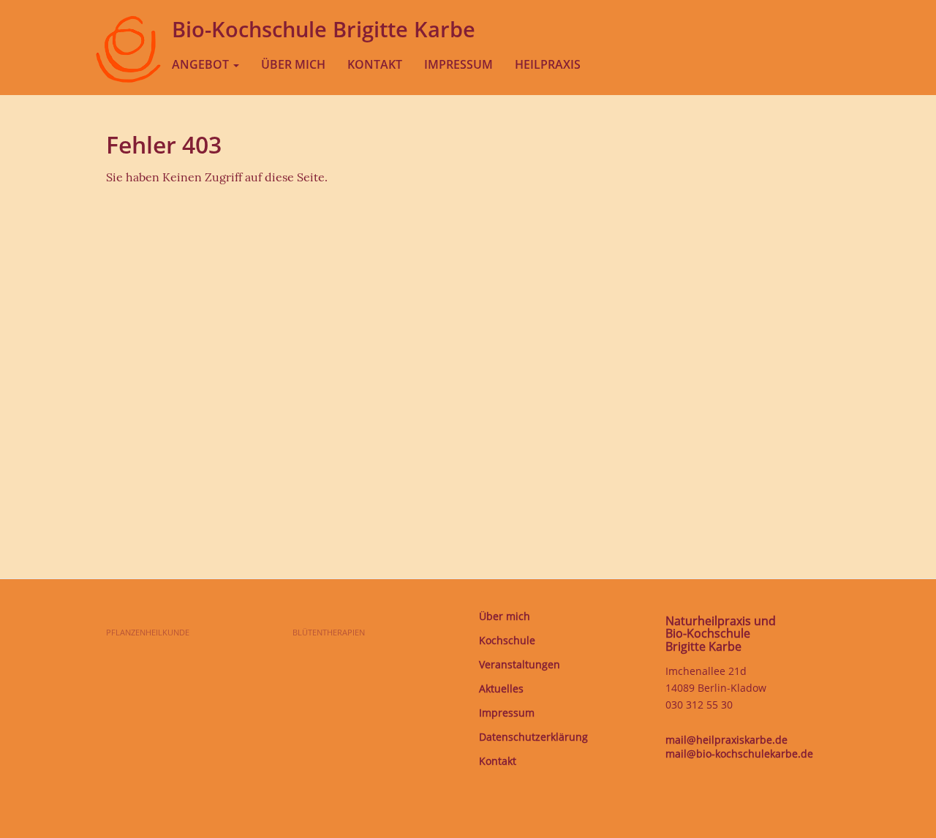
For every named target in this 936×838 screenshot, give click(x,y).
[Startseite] (128, 64)
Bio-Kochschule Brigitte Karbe (323, 29)
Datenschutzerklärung (533, 737)
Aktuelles (501, 688)
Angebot (202, 64)
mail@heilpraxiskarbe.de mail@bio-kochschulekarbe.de (739, 746)
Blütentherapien (328, 632)
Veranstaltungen (519, 664)
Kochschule (507, 640)
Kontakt (374, 64)
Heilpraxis (548, 64)
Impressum (458, 64)
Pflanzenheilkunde (147, 632)
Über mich (293, 64)
